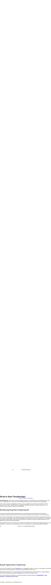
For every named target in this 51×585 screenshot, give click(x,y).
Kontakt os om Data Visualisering (25, 498)
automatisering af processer (12, 576)
